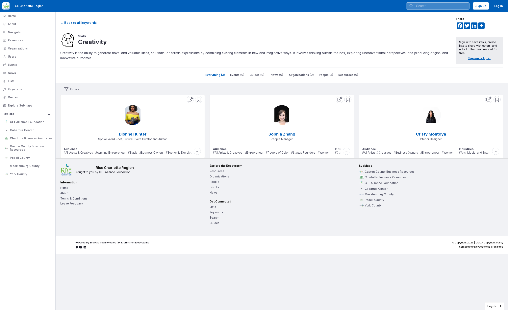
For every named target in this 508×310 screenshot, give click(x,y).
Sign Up (480, 6)
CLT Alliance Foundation (27, 122)
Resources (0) (348, 75)
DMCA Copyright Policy (489, 242)
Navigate (11, 32)
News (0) (276, 75)
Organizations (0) (301, 75)
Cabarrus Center (22, 130)
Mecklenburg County (24, 166)
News (9, 73)
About (9, 24)
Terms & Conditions (74, 198)
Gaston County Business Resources (27, 147)
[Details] (190, 99)
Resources (12, 40)
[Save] (198, 99)
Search (214, 217)
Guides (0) (257, 75)
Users (9, 56)
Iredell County (20, 157)
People (214, 181)
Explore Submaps (17, 105)
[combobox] (438, 6)
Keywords (12, 89)
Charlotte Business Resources (31, 138)
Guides (10, 97)
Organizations (15, 48)
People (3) (326, 75)
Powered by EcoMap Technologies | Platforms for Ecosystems (112, 242)
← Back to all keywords (78, 23)
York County (18, 174)
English (491, 306)
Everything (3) (215, 75)
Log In (498, 6)
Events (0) (237, 75)
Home (9, 15)
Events (9, 64)
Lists (8, 81)
